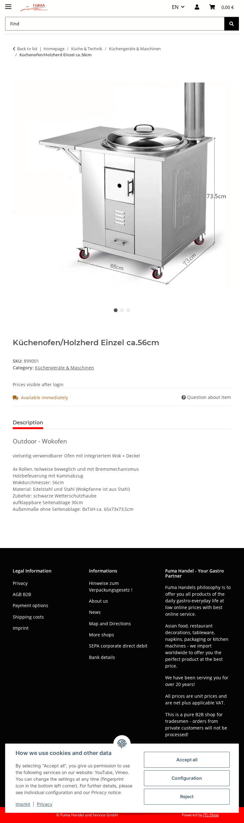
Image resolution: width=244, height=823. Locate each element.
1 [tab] (116, 310)
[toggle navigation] (8, 4)
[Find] (231, 24)
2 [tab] (122, 310)
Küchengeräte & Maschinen (64, 368)
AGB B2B (22, 594)
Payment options (30, 605)
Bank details (102, 657)
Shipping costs (28, 617)
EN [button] (175, 6)
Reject (186, 796)
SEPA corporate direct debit (118, 646)
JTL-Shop (211, 815)
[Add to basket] (18, 74)
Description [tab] (28, 423)
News (95, 612)
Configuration (187, 778)
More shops (101, 635)
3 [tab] (128, 310)
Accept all (187, 759)
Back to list (27, 48)
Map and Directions (110, 624)
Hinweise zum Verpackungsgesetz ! (110, 586)
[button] (197, 7)
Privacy (44, 804)
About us (98, 601)
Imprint (23, 804)
